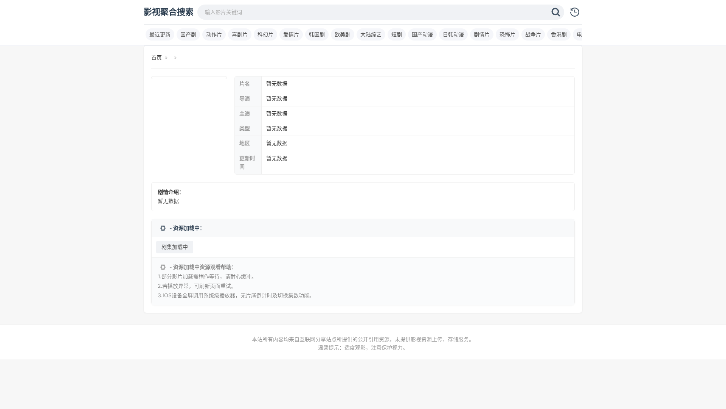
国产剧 (188, 34)
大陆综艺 (371, 34)
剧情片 (482, 34)
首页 (156, 57)
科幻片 (265, 34)
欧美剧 (343, 34)
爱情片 (291, 34)
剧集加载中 (174, 247)
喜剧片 (240, 34)
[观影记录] (574, 12)
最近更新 (160, 34)
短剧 (396, 34)
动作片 (214, 34)
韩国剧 (317, 34)
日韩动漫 (453, 34)
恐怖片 (507, 34)
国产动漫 (422, 34)
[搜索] (556, 12)
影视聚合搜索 (169, 12)
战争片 (533, 34)
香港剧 (559, 34)
